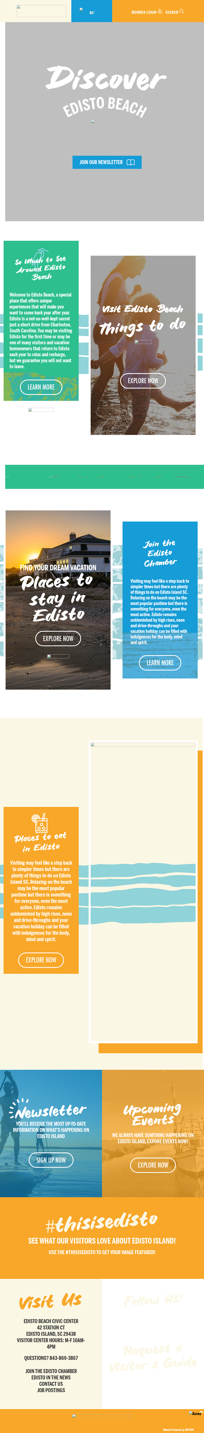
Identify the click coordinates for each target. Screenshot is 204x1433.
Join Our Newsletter (101, 162)
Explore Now (143, 381)
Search (171, 12)
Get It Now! (153, 1385)
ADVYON (189, 1429)
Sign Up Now (51, 1160)
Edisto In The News (51, 1377)
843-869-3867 (64, 1358)
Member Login (144, 12)
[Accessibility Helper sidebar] (195, 1417)
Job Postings (51, 1390)
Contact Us (51, 1384)
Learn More (41, 387)
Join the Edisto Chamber (51, 1371)
